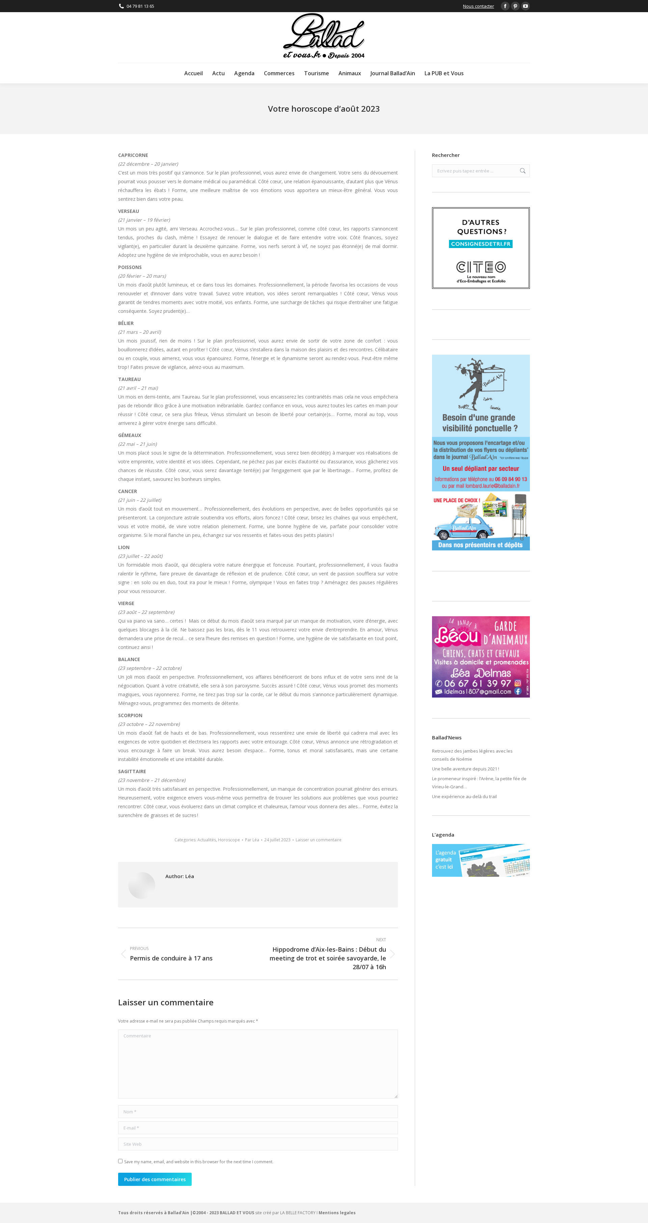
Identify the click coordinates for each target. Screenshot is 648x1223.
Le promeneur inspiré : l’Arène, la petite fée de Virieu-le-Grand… (479, 783)
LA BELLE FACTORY (298, 1213)
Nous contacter (478, 6)
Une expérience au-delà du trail (464, 796)
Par (252, 840)
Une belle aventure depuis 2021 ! (465, 769)
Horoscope (229, 840)
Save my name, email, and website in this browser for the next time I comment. (198, 1162)
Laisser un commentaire (319, 840)
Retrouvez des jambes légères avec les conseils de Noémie (472, 755)
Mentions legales (337, 1213)
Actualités (206, 840)
